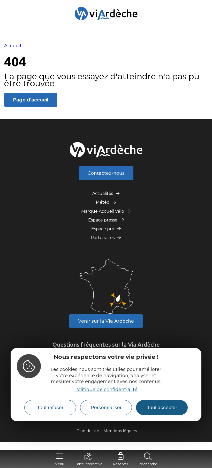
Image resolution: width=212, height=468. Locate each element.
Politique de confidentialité (106, 389)
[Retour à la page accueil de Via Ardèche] (106, 13)
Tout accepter (162, 407)
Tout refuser (50, 407)
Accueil (12, 46)
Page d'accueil (30, 100)
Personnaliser (106, 407)
